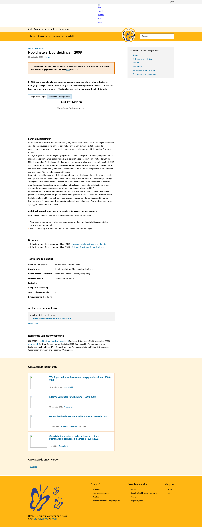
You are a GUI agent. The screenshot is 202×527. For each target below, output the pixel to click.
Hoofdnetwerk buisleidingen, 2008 (54, 341)
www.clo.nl (33, 344)
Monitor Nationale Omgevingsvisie (106, 501)
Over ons (96, 489)
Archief (136, 63)
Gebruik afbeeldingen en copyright (144, 493)
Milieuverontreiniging (69, 427)
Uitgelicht (70, 36)
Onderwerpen (44, 36)
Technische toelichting (142, 59)
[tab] (37, 97)
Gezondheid (68, 387)
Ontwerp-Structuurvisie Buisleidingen (88, 247)
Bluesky (170, 489)
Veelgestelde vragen (100, 493)
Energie (47, 57)
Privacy (133, 497)
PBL (39, 519)
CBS (34, 519)
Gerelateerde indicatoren (144, 70)
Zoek (171, 36)
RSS (169, 493)
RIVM (45, 519)
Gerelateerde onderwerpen (145, 74)
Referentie (137, 67)
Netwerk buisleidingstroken (59, 97)
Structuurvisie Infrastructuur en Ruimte (89, 244)
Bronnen (136, 55)
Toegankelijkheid (137, 501)
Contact (96, 497)
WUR (54, 519)
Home (32, 36)
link (68, 70)
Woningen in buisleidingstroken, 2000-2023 (52, 319)
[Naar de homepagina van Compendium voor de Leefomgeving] (101, 15)
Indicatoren (58, 36)
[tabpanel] (71, 117)
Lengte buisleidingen (38, 97)
